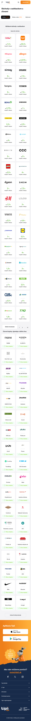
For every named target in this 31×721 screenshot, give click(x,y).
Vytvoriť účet (25, 2)
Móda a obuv (17, 17)
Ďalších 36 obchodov (10, 326)
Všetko (5, 17)
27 (27, 327)
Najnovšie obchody (15, 31)
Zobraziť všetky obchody (15, 615)
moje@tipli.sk (15, 672)
